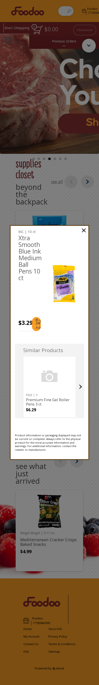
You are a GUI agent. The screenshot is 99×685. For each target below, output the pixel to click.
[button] (64, 283)
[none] (49, 387)
